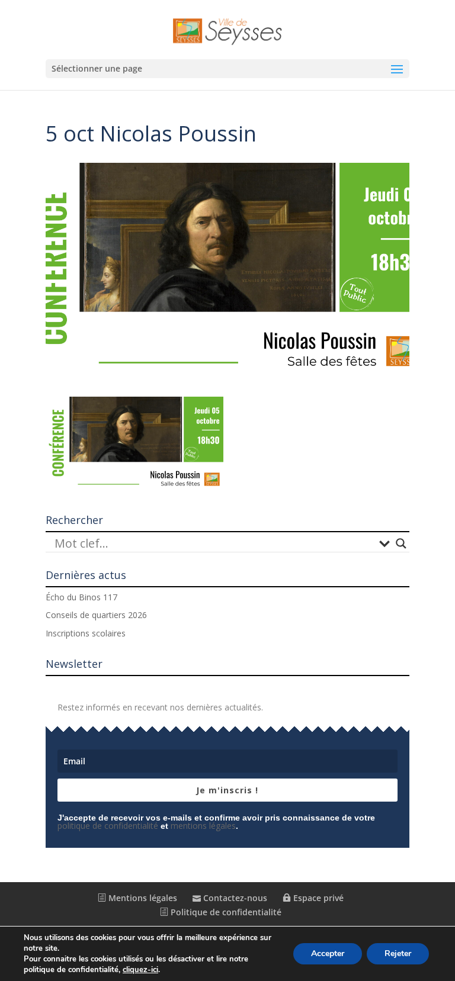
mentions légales (203, 825)
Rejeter (397, 953)
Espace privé (317, 897)
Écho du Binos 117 (81, 597)
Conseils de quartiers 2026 (96, 614)
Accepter (327, 953)
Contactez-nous (234, 897)
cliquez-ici (140, 969)
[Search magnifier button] (401, 543)
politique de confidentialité (107, 825)
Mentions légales (141, 897)
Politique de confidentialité (224, 912)
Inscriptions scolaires (86, 633)
